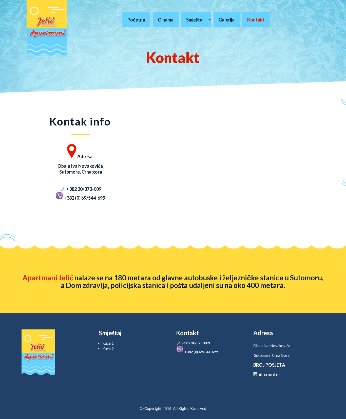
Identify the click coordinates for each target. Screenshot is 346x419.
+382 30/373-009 (83, 189)
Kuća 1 (108, 343)
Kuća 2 (108, 348)
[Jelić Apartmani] (47, 28)
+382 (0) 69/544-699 (84, 198)
